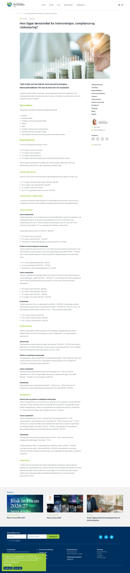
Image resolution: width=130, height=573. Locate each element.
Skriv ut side (97, 144)
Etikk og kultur (96, 99)
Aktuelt (51, 5)
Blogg (93, 111)
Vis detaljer (8, 564)
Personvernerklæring (46, 549)
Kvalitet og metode (98, 102)
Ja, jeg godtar (14, 540)
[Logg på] (119, 5)
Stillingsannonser (97, 84)
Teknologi (95, 87)
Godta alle (8, 568)
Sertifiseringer (68, 5)
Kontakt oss (43, 552)
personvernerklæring (11, 562)
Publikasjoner (81, 5)
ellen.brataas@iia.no (99, 130)
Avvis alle (17, 568)
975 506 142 (70, 559)
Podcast (94, 96)
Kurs (58, 5)
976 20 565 (97, 127)
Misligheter (95, 105)
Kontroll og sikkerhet (98, 93)
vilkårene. (18, 540)
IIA (16, 13)
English (94, 114)
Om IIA (43, 5)
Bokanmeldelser (97, 90)
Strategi (25, 18)
